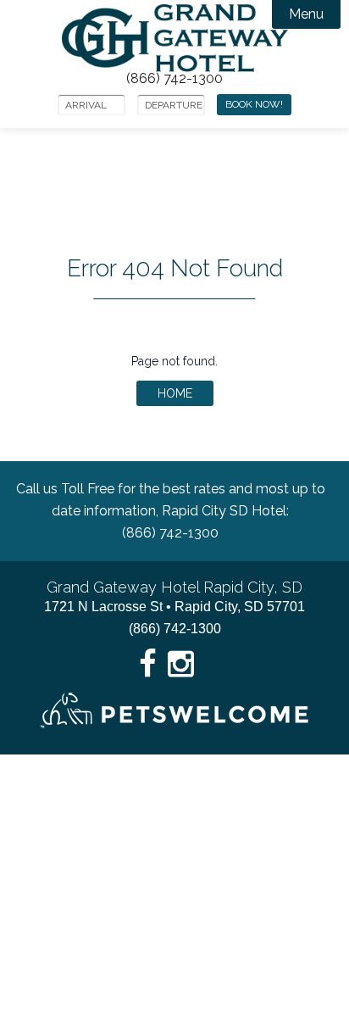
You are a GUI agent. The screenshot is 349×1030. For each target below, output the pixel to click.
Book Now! (254, 104)
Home (175, 393)
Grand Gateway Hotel (175, 38)
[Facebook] (148, 664)
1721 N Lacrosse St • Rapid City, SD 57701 (174, 606)
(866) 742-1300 (174, 79)
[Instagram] (181, 664)
